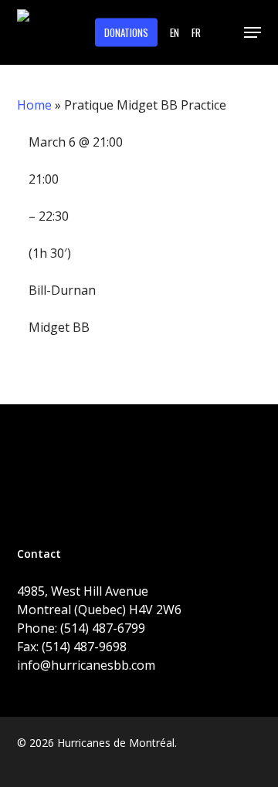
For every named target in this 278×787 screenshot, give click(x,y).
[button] (252, 32)
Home (34, 104)
